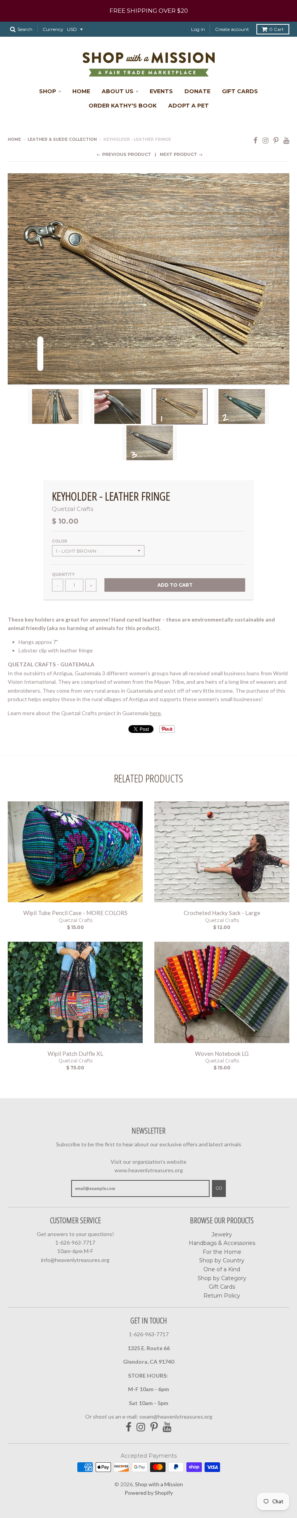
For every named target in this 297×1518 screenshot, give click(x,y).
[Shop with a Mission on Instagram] (265, 140)
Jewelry (222, 1234)
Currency (53, 29)
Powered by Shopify (149, 1492)
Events (161, 91)
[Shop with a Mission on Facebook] (255, 140)
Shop (47, 91)
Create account (232, 29)
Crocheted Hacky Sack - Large (222, 912)
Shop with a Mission (159, 1484)
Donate (197, 91)
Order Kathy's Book (123, 105)
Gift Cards (240, 91)
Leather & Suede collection (62, 139)
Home (81, 91)
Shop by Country (221, 1260)
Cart (276, 29)
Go (219, 1188)
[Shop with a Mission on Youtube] (286, 140)
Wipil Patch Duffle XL (75, 1053)
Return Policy (221, 1295)
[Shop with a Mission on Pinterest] (275, 140)
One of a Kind (221, 1269)
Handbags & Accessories (222, 1243)
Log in (198, 29)
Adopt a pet (188, 105)
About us (117, 91)
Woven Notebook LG (222, 1053)
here (155, 713)
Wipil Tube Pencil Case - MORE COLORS (75, 912)
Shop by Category (222, 1278)
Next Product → (181, 154)
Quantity (63, 574)
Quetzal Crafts (72, 508)
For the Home (222, 1251)
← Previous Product (124, 154)
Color (59, 541)
